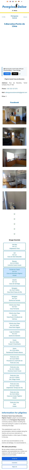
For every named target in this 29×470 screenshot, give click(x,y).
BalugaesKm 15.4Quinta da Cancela (14, 298)
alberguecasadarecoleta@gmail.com (16, 92)
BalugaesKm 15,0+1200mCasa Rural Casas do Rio (14, 290)
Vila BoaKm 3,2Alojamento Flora (14, 246)
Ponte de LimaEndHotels (14, 404)
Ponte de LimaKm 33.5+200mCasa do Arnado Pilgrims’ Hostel (14, 395)
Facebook (14, 102)
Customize (14, 462)
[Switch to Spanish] (7, 1)
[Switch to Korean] (21, 1)
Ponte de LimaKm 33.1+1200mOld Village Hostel (14, 377)
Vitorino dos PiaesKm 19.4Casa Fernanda (14, 307)
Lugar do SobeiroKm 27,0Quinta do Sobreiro (14, 333)
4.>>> (25, 17)
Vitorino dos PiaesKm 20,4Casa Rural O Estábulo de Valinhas (14, 316)
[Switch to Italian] (15, 1)
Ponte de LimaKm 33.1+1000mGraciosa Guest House (14, 369)
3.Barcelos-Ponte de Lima (14, 25)
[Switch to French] (13, 1)
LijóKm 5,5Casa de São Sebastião (15, 254)
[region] (14, 457)
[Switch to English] (10, 1)
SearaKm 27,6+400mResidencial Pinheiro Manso (14, 350)
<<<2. (3, 17)
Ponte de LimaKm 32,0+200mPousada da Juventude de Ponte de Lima (14, 359)
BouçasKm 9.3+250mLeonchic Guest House (14, 263)
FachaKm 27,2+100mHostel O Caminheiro (14, 342)
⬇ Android (7, 73)
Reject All (14, 466)
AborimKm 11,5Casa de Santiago (14, 281)
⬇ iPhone (15, 73)
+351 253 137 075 (12, 88)
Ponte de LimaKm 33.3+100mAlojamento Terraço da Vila (14, 385)
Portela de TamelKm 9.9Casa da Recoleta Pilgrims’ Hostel (14, 272)
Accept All (14, 458)
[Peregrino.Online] (14, 6)
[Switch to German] (18, 1)
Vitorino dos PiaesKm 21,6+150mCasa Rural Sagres (14, 325)
